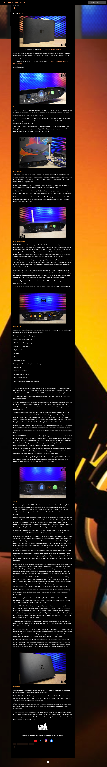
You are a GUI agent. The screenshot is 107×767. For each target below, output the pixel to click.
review (25, 743)
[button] (14, 8)
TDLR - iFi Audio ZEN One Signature (50, 49)
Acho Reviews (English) (16, 2)
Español (21, 13)
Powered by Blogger (54, 762)
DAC (15, 743)
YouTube (31, 743)
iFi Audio (20, 743)
